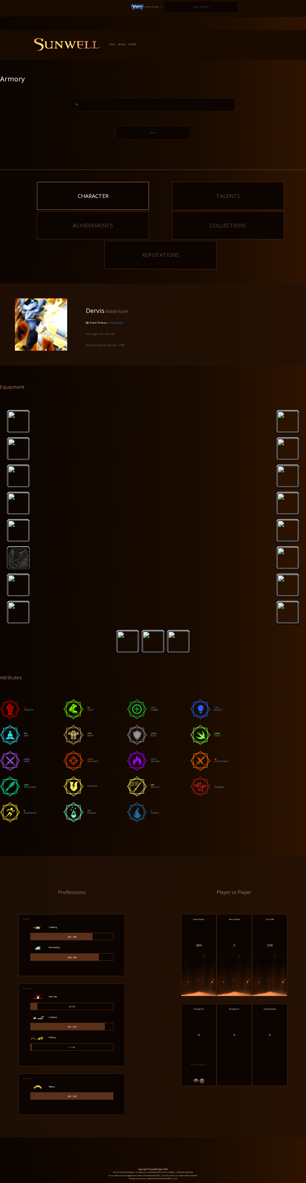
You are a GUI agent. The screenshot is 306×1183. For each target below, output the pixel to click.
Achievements (93, 225)
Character (93, 195)
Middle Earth (116, 311)
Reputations (160, 254)
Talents (228, 195)
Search (153, 132)
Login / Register (201, 6)
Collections (228, 225)
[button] (146, 7)
